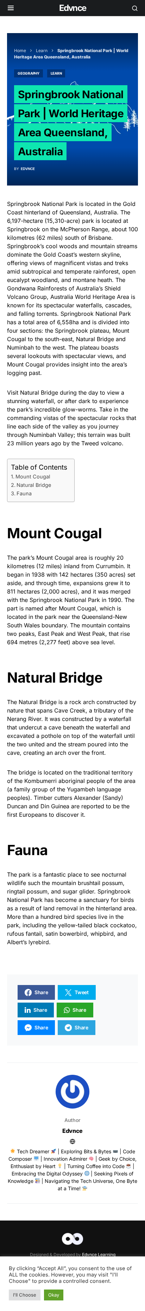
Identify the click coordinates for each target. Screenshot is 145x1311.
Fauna (24, 493)
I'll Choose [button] (24, 1295)
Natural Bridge (34, 485)
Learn (42, 50)
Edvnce (72, 8)
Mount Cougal (32, 476)
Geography (28, 73)
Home (20, 50)
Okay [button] (53, 1295)
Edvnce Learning (98, 1254)
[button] (10, 8)
